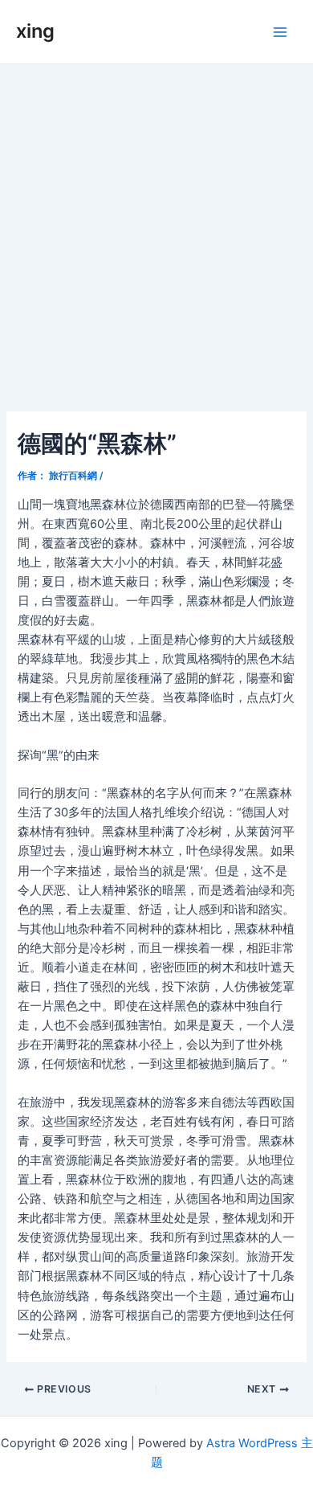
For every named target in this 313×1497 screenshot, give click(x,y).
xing (35, 31)
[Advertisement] (156, 229)
